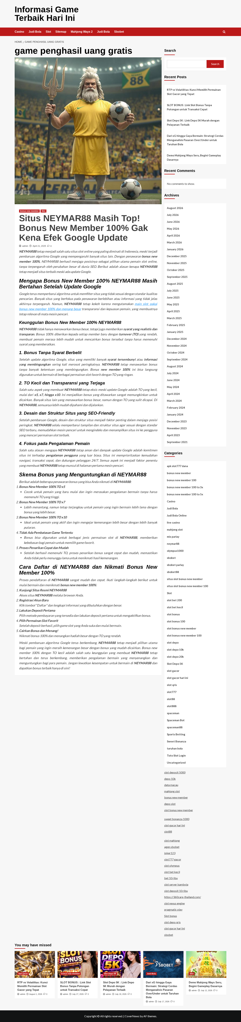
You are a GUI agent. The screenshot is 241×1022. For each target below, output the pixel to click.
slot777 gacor (172, 859)
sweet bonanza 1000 (176, 819)
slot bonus (173, 614)
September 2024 (177, 359)
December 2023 (177, 421)
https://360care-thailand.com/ (182, 897)
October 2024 (175, 352)
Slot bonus (170, 916)
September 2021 (177, 442)
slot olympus (172, 865)
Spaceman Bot (176, 720)
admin (25, 246)
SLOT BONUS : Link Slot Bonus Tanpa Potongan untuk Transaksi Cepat (189, 107)
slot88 (171, 699)
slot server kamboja (176, 884)
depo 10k (170, 778)
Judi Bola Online (177, 515)
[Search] (224, 32)
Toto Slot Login (176, 755)
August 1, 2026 (35, 994)
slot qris (172, 684)
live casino (173, 522)
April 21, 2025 (39, 246)
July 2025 (173, 290)
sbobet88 (173, 571)
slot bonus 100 (176, 621)
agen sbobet (171, 846)
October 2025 (175, 269)
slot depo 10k (175, 649)
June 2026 (173, 221)
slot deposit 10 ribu (176, 890)
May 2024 (173, 387)
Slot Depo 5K (175, 663)
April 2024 (173, 393)
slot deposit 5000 (174, 772)
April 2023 (173, 435)
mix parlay (173, 536)
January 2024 (175, 414)
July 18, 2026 (120, 994)
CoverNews (132, 1016)
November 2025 (177, 263)
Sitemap (60, 31)
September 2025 (177, 276)
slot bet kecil (175, 607)
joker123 (169, 853)
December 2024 (177, 338)
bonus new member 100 (181, 480)
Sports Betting (176, 734)
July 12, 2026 (206, 990)
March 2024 (174, 400)
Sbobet (119, 31)
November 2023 (177, 428)
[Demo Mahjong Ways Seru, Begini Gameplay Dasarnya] (206, 964)
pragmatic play (173, 909)
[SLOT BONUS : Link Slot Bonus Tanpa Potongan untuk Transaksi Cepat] (78, 964)
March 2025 (174, 318)
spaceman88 (174, 727)
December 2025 (177, 256)
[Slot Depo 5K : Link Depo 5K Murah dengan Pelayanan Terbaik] (120, 964)
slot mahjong (172, 840)
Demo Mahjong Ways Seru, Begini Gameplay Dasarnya (194, 157)
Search (170, 50)
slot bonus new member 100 (184, 635)
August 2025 (175, 283)
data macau (171, 785)
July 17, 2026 (163, 1001)
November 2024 (177, 345)
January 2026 (175, 249)
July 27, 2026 (78, 994)
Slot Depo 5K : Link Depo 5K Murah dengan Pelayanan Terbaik (193, 122)
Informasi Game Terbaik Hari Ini (47, 14)
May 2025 (173, 304)
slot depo (173, 642)
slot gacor (173, 670)
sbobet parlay (175, 564)
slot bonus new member (181, 628)
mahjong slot (175, 529)
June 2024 (173, 380)
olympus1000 (175, 550)
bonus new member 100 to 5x (185, 494)
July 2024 (173, 373)
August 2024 (175, 366)
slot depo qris (172, 922)
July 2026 (173, 214)
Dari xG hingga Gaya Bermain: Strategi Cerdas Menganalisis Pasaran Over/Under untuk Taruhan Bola (195, 140)
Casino (19, 31)
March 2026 (174, 242)
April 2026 (173, 235)
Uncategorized (176, 762)
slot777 (171, 692)
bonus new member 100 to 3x (185, 487)
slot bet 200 (174, 600)
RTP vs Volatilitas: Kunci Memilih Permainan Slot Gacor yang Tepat (194, 91)
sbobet (171, 557)
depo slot (170, 803)
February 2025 (176, 325)
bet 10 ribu (171, 878)
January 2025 (175, 331)
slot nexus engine (174, 903)
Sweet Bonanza (176, 741)
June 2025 (173, 297)
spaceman (173, 713)
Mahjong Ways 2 (82, 31)
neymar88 (173, 543)
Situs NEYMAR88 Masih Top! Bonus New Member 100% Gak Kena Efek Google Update (83, 228)
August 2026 (175, 208)
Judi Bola (35, 31)
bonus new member (29, 211)
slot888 (171, 706)
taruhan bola (175, 748)
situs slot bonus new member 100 (187, 586)
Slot (48, 31)
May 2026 (173, 228)
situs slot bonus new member (185, 579)
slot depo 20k (175, 656)
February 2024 (176, 407)
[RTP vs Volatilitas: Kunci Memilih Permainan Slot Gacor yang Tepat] (35, 964)
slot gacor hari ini (177, 677)
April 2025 (173, 311)
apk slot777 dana (177, 466)
